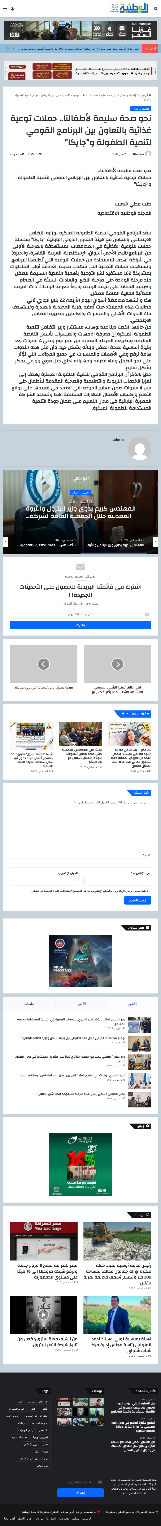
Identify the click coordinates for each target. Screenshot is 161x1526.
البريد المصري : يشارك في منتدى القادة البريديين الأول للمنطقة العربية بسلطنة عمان (73, 1075)
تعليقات (29, 1004)
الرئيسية (143, 95)
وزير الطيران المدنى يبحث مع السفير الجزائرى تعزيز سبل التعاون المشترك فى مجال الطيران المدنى (70, 1059)
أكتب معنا (9, 1518)
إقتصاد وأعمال (128, 95)
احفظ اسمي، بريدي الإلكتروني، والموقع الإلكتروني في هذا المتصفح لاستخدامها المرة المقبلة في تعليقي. (89, 890)
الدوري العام (12, 1415)
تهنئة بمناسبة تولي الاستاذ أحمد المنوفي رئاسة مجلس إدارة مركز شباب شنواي (120, 1345)
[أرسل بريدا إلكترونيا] (134, 154)
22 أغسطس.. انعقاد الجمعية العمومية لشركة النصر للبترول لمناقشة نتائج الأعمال (80, 512)
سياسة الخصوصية (69, 1518)
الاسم (147, 855)
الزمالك (22, 1422)
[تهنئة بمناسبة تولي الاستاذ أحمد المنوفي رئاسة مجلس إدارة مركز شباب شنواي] (117, 1315)
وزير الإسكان (31, 1444)
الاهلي (33, 1408)
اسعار (19, 1401)
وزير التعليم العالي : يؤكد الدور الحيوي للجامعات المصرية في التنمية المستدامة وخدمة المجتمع (71, 1022)
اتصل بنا (51, 1518)
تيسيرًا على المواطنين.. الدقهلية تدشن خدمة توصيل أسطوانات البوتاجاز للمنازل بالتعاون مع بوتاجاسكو (82, 756)
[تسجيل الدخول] (12, 10)
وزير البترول (41, 1451)
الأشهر (132, 1004)
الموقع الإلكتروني (68, 873)
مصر (45, 1444)
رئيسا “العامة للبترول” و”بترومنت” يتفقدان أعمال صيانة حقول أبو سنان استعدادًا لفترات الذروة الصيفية (32, 760)
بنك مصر (43, 1430)
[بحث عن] (156, 10)
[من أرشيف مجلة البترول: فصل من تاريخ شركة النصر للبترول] (44, 1315)
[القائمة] (5, 10)
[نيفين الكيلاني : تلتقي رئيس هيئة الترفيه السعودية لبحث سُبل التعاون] (139, 1099)
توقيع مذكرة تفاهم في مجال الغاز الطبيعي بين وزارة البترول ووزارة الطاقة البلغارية (73, 1038)
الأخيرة (81, 1004)
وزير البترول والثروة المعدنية (33, 1458)
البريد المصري (16, 1408)
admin (140, 154)
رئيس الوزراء (26, 1430)
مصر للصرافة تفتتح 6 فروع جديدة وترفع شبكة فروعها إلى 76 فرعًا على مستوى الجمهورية (88, 48)
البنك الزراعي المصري (36, 1415)
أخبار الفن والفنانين (38, 1401)
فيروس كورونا (40, 1437)
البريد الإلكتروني (141, 873)
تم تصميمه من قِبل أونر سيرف (78, 1511)
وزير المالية (42, 1465)
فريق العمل (24, 1518)
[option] (80, 512)
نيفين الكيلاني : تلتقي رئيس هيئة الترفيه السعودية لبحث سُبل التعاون (81, 1094)
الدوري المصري (40, 1422)
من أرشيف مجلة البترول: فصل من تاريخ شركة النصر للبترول (47, 1342)
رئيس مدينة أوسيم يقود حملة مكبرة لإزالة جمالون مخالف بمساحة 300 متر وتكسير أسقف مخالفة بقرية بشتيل (117, 1274)
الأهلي (45, 1408)
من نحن (38, 1518)
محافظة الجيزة (19, 1437)
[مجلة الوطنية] (129, 8)
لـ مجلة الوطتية (30, 1511)
